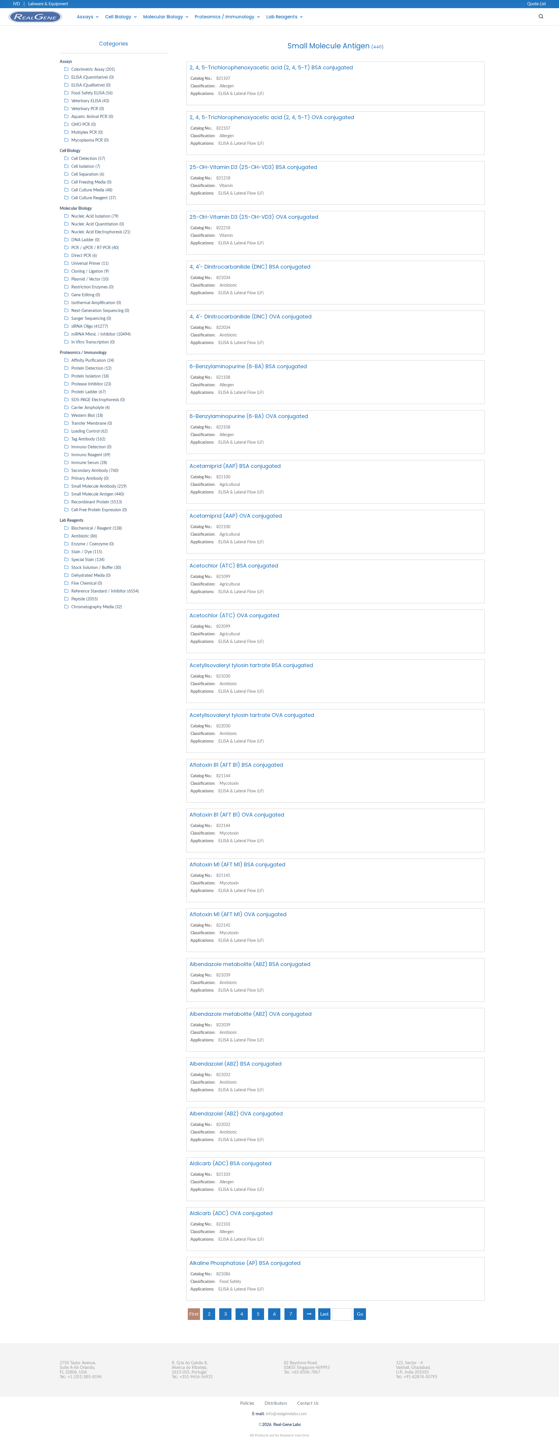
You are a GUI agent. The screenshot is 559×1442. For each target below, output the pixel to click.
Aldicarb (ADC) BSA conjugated (230, 1163)
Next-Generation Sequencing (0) (100, 311)
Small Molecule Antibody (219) (99, 486)
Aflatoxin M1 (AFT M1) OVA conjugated (238, 914)
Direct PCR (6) (84, 256)
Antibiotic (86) (84, 536)
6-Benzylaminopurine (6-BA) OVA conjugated (249, 416)
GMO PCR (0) (83, 125)
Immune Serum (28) (89, 463)
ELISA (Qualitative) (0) (91, 85)
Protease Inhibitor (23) (91, 384)
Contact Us (308, 1404)
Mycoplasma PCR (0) (90, 140)
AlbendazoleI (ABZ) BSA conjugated (236, 1063)
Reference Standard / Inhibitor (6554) (105, 591)
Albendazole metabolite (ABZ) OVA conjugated (251, 1014)
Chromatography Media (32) (96, 607)
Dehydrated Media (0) (91, 576)
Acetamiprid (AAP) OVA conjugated (236, 515)
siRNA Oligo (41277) (89, 327)
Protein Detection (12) (91, 368)
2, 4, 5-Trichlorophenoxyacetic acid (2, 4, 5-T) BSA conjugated (271, 67)
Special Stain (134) (88, 560)
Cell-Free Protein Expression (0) (99, 510)
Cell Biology (118, 17)
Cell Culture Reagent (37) (93, 198)
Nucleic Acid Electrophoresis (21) (100, 232)
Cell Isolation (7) (85, 167)
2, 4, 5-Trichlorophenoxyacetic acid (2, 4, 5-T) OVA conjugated (272, 117)
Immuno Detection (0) (91, 447)
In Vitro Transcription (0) (93, 342)
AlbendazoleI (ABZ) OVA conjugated (236, 1113)
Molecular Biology (163, 17)
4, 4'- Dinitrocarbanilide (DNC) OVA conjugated (251, 316)
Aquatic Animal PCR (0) (92, 117)
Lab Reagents (282, 17)
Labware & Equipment (48, 4)
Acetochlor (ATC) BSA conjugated (234, 565)
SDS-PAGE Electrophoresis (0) (98, 400)
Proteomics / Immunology (224, 17)
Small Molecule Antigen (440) (97, 494)
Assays (85, 17)
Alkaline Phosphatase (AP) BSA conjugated (245, 1263)
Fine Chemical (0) (86, 583)
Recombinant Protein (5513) (96, 502)
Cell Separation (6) (87, 174)
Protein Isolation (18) (90, 376)
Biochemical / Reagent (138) (96, 528)
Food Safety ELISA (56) (92, 93)
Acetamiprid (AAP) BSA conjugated (235, 466)
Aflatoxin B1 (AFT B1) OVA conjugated (237, 814)
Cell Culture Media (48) (91, 190)
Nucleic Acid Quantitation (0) (97, 224)
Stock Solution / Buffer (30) (96, 568)
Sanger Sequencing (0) (91, 319)
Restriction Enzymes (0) (92, 287)
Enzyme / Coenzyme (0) (92, 544)
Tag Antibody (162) (88, 439)
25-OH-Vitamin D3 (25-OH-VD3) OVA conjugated (254, 217)
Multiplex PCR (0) (87, 133)
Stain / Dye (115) (86, 552)
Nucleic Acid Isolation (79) (94, 216)
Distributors (276, 1404)
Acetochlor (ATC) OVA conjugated (234, 615)
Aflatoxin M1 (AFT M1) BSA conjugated (237, 864)
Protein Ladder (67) (88, 392)
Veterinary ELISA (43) (90, 101)
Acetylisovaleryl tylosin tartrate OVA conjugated (252, 715)
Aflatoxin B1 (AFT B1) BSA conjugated (236, 764)
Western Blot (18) (87, 416)
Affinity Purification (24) (92, 361)
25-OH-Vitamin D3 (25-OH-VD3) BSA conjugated (253, 167)
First (194, 1314)
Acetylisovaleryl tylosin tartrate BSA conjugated (251, 665)
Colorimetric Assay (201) (93, 70)
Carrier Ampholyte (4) (90, 408)
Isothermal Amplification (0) (96, 303)
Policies (247, 1404)
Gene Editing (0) (85, 295)
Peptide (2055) (84, 599)
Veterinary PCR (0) (87, 109)
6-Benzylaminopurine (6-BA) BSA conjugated (248, 366)
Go (360, 1314)
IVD (16, 4)
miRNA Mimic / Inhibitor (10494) (101, 334)
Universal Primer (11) (90, 264)
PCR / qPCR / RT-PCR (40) (95, 248)
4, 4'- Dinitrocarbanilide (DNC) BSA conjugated (250, 266)
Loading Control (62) (89, 431)
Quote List (536, 4)
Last (324, 1314)
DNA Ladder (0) (85, 240)
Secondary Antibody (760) (94, 471)
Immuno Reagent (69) (90, 455)
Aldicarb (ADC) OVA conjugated (231, 1213)
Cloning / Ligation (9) (90, 271)
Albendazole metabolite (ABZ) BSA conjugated (250, 964)
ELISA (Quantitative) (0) (92, 77)
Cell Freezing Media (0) (91, 182)
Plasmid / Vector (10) (90, 279)
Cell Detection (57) (88, 159)
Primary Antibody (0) (90, 479)
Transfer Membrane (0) (91, 424)
